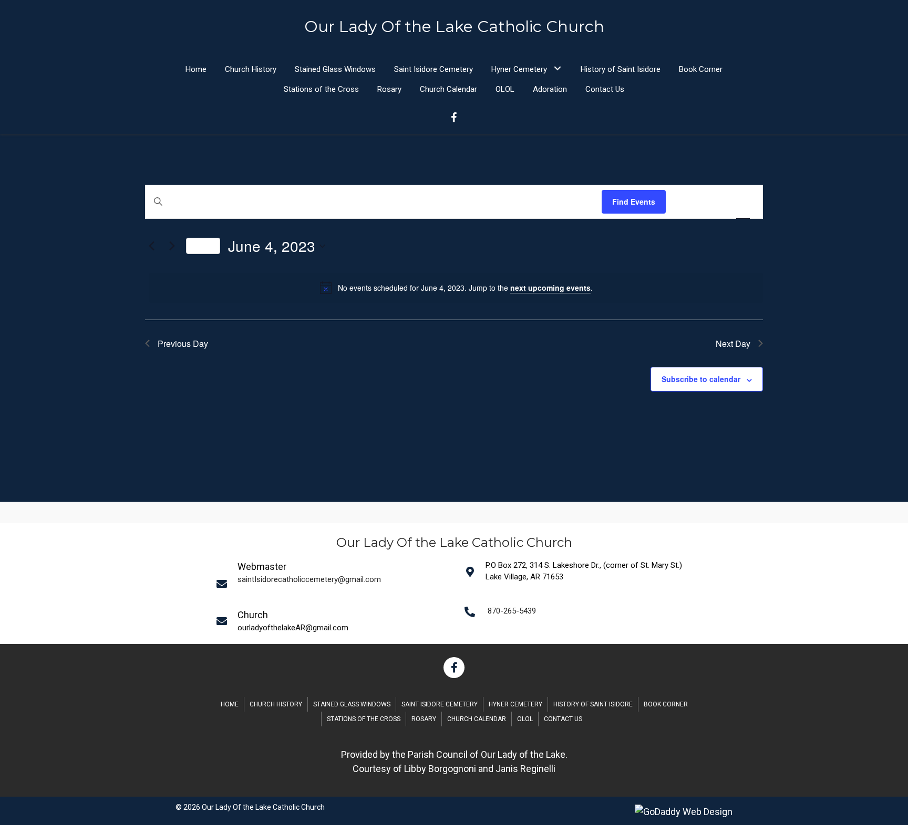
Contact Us (563, 719)
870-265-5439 (512, 611)
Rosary (423, 719)
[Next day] (172, 246)
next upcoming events (550, 287)
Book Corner (666, 704)
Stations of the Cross (363, 719)
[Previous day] (151, 246)
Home (230, 704)
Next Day (733, 343)
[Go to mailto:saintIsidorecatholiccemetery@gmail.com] (333, 583)
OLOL (525, 719)
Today (203, 245)
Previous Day (183, 343)
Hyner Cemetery (515, 704)
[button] (557, 68)
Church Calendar (476, 719)
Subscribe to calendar (701, 379)
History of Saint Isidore (593, 704)
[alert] (456, 287)
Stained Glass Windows (351, 704)
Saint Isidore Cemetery (439, 704)
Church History (276, 704)
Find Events (633, 201)
